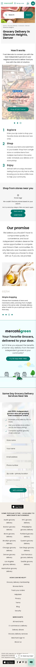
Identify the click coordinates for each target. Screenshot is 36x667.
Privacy (18, 598)
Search (28, 15)
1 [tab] (14, 123)
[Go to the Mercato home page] (8, 2)
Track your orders (18, 590)
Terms (18, 602)
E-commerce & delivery (18, 626)
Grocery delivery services (18, 634)
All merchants (18, 621)
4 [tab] (12, 314)
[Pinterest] (23, 662)
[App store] (18, 506)
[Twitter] (20, 662)
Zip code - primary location (17, 473)
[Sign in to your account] (28, 3)
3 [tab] (20, 123)
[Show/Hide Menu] (2, 3)
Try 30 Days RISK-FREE (18, 359)
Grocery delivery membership (18, 582)
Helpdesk (18, 594)
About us (18, 642)
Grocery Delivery (12, 26)
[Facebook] (17, 662)
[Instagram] (26, 662)
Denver (27, 26)
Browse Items (18, 586)
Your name (11, 449)
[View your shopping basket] (33, 3)
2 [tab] (17, 123)
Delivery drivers (18, 630)
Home (5, 26)
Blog (18, 606)
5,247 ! (18, 109)
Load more (18, 215)
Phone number (12, 465)
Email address (12, 457)
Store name (11, 440)
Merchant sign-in (18, 638)
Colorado (21, 26)
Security (18, 611)
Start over (17, 211)
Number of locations (13, 480)
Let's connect (18, 490)
